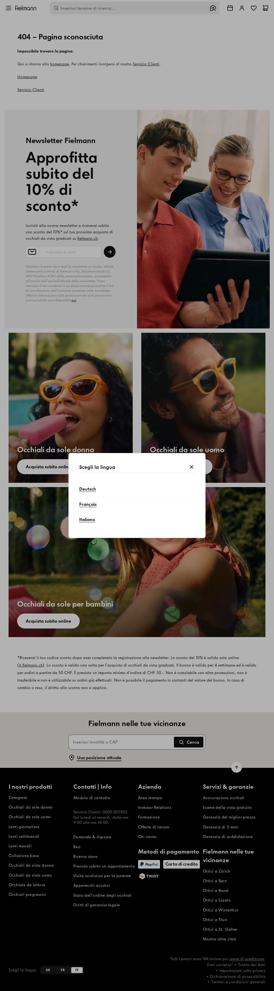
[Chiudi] (191, 467)
